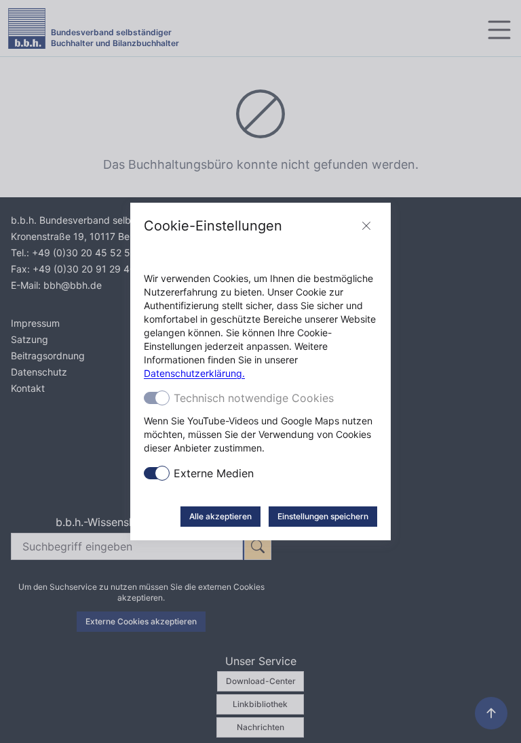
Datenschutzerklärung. (194, 373)
